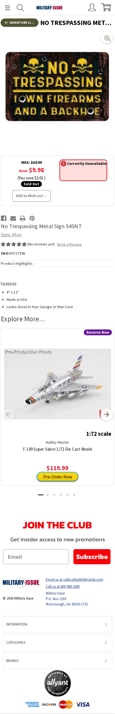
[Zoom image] (106, 37)
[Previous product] (8, 414)
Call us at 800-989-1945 (63, 586)
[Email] (13, 218)
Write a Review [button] (69, 244)
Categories (15, 642)
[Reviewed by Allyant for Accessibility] (58, 683)
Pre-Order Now (57, 476)
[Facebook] (3, 218)
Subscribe (92, 556)
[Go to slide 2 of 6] (47, 495)
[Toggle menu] (5, 7)
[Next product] (106, 414)
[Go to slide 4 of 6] (61, 495)
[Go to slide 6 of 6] (74, 495)
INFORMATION (16, 624)
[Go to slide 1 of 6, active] (40, 495)
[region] (57, 87)
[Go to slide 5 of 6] (67, 495)
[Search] (20, 7)
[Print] (22, 218)
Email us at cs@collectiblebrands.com (74, 579)
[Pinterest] (32, 218)
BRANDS (12, 660)
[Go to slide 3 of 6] (54, 495)
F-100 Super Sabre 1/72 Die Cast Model (57, 449)
